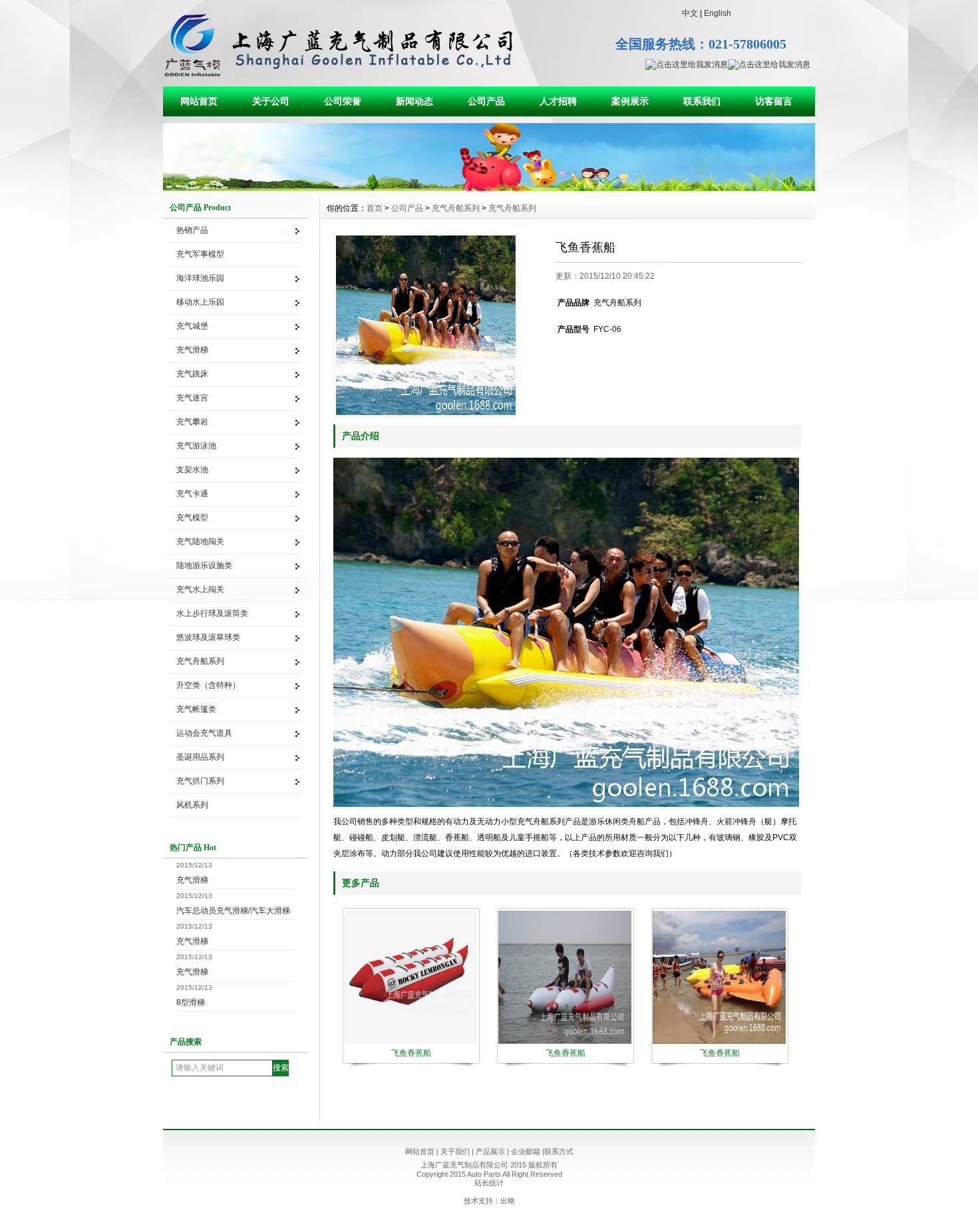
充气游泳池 (196, 445)
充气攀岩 (192, 421)
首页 (375, 208)
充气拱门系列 (200, 781)
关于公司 (270, 101)
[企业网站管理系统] (489, 187)
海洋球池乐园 (200, 278)
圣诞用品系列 (200, 757)
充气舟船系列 (200, 661)
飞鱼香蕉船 (411, 1053)
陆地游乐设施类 (204, 565)
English (717, 13)
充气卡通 (192, 493)
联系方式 (558, 1151)
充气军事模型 (200, 254)
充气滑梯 (192, 350)
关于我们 (455, 1151)
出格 (507, 1201)
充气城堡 (192, 326)
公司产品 (486, 101)
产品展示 (490, 1151)
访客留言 (773, 101)
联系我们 (702, 101)
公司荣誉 (342, 101)
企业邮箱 (525, 1151)
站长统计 (489, 1183)
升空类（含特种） (208, 685)
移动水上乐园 (200, 302)
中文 (690, 13)
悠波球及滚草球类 (208, 637)
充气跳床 (192, 374)
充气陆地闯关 (200, 541)
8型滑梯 (190, 1002)
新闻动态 (414, 101)
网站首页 (199, 101)
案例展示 (630, 101)
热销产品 (192, 230)
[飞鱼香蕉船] (425, 325)
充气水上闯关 (200, 589)
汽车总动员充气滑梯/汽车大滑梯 (233, 910)
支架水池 (192, 469)
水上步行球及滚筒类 (212, 613)
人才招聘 (558, 101)
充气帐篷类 (196, 709)
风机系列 (192, 805)
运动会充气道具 (204, 733)
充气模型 (192, 517)
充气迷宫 (192, 397)
